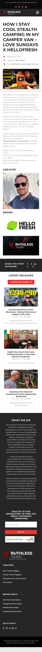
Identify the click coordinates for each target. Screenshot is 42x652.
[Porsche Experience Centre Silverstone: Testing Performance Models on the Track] (21, 297)
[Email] (33, 266)
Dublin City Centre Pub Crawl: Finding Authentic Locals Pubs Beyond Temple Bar (21, 354)
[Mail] (16, 628)
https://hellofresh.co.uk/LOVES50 (15, 141)
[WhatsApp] (27, 266)
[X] (31, 264)
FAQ (28, 643)
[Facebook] (27, 264)
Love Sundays (25, 64)
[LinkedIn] (35, 264)
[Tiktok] (10, 628)
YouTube (35, 64)
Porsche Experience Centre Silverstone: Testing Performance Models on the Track (21, 312)
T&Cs (17, 643)
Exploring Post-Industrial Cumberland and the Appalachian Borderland (21, 394)
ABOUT (33, 643)
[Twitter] (3, 628)
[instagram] (19, 6)
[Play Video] (21, 79)
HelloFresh (15, 64)
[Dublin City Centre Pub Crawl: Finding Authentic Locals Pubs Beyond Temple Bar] (21, 339)
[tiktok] (22, 6)
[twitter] (16, 6)
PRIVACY (23, 643)
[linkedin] (26, 6)
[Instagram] (7, 628)
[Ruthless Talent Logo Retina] (11, 11)
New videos (20, 60)
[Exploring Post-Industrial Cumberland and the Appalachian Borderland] (21, 379)
